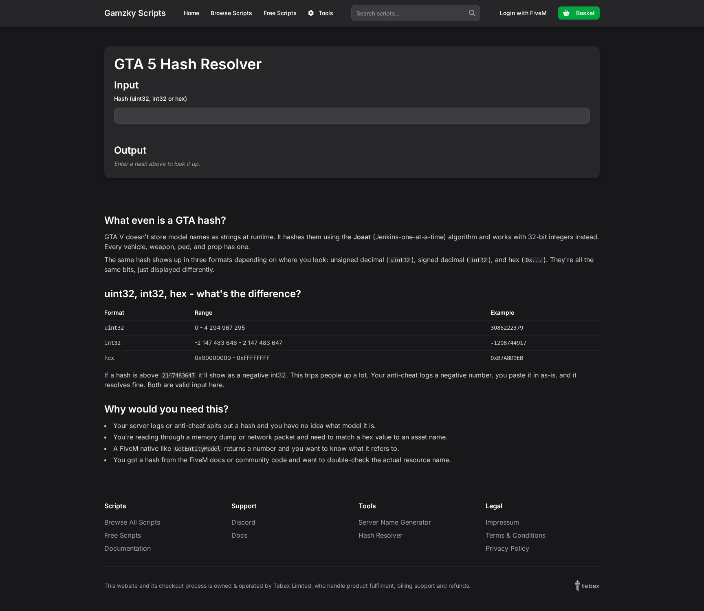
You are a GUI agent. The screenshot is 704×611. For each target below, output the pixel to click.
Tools (326, 12)
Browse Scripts (231, 12)
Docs (239, 535)
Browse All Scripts (132, 522)
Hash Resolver (381, 535)
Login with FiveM (523, 12)
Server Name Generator (395, 522)
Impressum (502, 522)
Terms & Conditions (516, 535)
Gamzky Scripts (135, 13)
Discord (243, 522)
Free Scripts (280, 12)
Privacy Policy (507, 548)
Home (191, 12)
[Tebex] (587, 585)
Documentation (127, 548)
